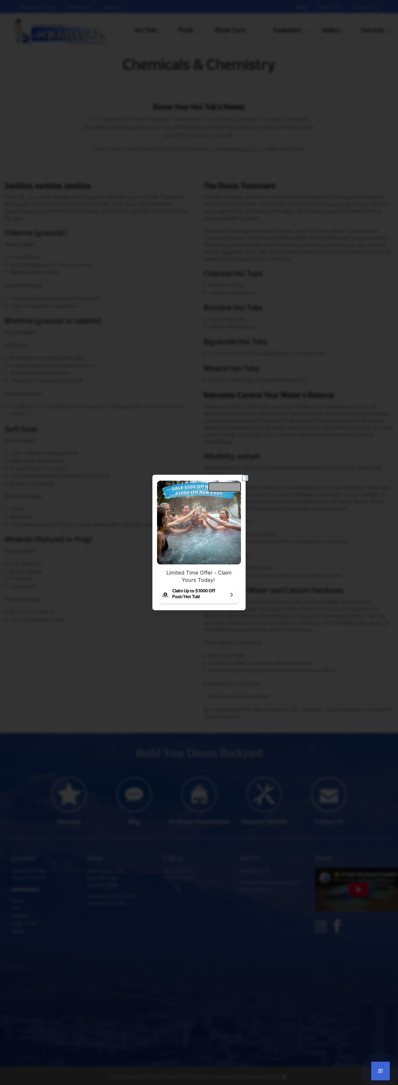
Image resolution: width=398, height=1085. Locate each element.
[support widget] (380, 1071)
